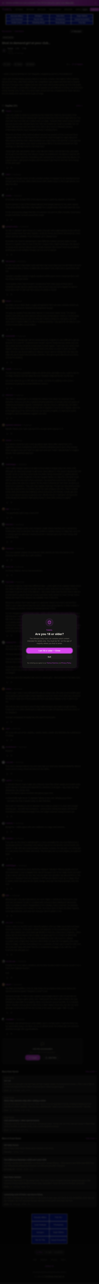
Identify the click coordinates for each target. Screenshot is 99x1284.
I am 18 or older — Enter (49, 650)
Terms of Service (52, 663)
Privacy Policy (66, 663)
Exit (49, 657)
